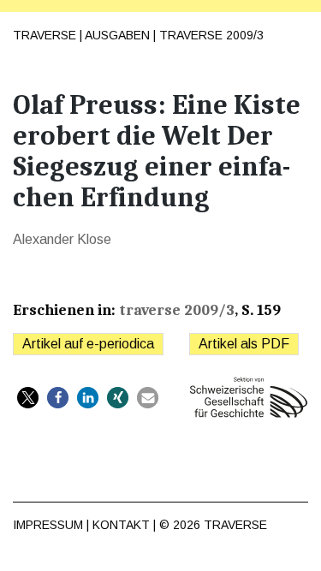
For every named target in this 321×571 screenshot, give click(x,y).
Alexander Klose (62, 239)
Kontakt (121, 525)
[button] (28, 397)
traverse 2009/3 (211, 35)
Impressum (48, 525)
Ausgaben (117, 35)
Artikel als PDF (244, 343)
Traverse (44, 35)
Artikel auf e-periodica (88, 343)
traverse (235, 525)
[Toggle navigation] (294, 26)
